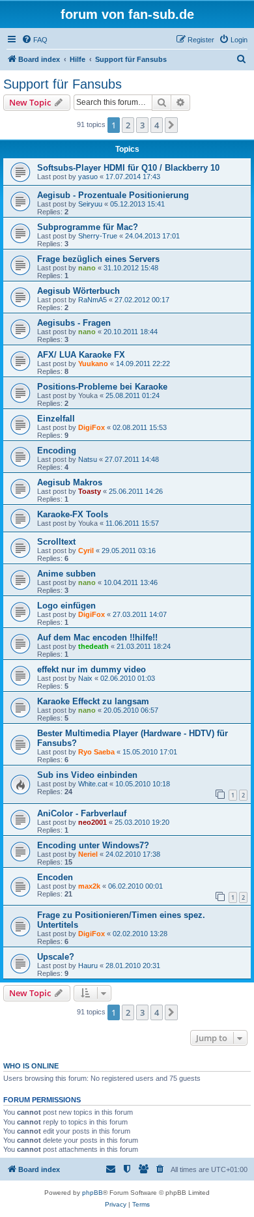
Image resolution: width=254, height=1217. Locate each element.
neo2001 (92, 822)
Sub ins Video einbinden (87, 775)
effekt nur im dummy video (91, 669)
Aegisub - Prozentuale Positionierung (113, 195)
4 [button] (156, 125)
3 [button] (142, 125)
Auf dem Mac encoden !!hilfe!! (97, 637)
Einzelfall (56, 418)
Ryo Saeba (96, 752)
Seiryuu (90, 204)
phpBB (92, 1192)
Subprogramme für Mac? (87, 227)
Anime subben (66, 574)
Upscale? (55, 957)
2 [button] (128, 125)
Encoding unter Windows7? (93, 845)
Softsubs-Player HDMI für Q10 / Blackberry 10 (128, 168)
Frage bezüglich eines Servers (98, 259)
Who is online (31, 1066)
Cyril (86, 550)
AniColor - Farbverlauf (81, 813)
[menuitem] (34, 40)
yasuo (88, 176)
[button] (171, 125)
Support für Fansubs (62, 84)
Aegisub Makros (69, 482)
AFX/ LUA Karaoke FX (81, 355)
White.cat (92, 784)
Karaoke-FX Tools (72, 514)
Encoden (55, 877)
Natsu (87, 459)
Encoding (56, 450)
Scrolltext (56, 542)
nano (87, 268)
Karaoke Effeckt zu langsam (93, 701)
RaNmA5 (92, 300)
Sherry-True (97, 236)
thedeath (93, 646)
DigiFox (91, 427)
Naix (85, 678)
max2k (89, 886)
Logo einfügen (66, 605)
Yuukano (93, 363)
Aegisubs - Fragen (74, 323)
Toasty (89, 491)
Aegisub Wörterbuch (78, 291)
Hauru (88, 965)
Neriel (88, 854)
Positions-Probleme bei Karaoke (102, 387)
